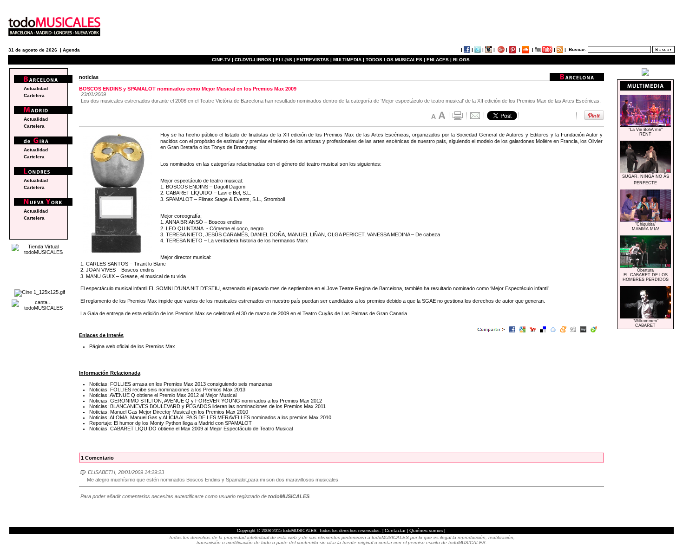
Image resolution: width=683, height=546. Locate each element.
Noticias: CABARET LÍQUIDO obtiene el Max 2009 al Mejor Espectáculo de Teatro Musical (191, 428)
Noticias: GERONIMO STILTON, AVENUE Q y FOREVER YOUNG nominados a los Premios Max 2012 (205, 400)
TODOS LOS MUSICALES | (395, 59)
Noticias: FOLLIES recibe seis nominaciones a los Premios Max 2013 (167, 389)
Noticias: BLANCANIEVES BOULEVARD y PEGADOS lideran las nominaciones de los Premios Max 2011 (207, 406)
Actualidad (36, 88)
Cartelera (34, 95)
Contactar (395, 530)
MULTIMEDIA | (348, 59)
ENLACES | (439, 59)
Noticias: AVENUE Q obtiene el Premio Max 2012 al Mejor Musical (162, 395)
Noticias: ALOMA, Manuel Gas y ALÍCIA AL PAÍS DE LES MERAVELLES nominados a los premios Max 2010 (210, 417)
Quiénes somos (426, 530)
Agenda (71, 49)
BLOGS (461, 59)
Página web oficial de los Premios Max (132, 346)
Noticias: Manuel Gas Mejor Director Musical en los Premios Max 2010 (168, 412)
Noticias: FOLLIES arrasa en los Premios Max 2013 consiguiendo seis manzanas (181, 384)
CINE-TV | (223, 59)
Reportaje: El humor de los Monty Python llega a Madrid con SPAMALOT (170, 423)
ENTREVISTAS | (314, 59)
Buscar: (577, 49)
